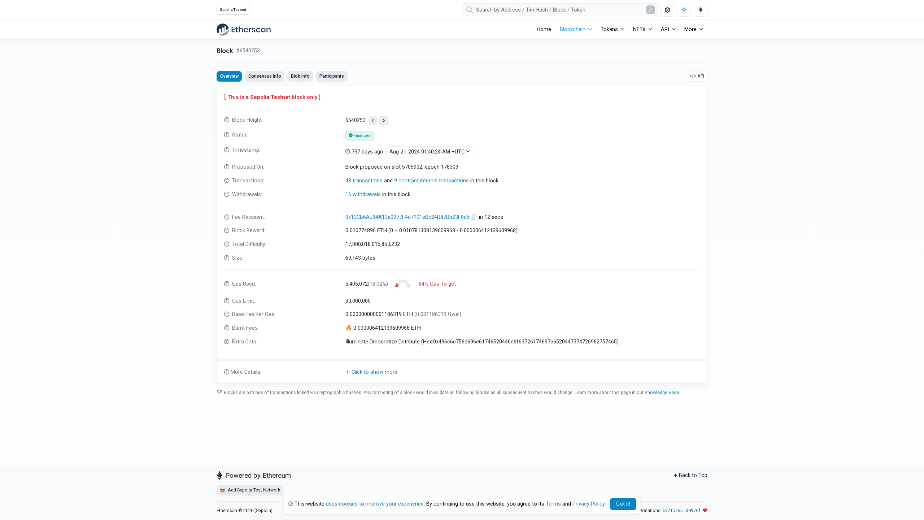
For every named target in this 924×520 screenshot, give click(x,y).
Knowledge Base (662, 392)
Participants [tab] (331, 76)
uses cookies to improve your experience (375, 504)
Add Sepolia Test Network (253, 490)
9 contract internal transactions (431, 181)
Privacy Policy (588, 504)
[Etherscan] (244, 29)
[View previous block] (373, 120)
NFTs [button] (639, 29)
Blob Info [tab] (300, 76)
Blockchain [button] (572, 29)
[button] (462, 372)
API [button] (665, 29)
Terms (553, 504)
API (700, 76)
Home (544, 29)
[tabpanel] (462, 235)
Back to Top (693, 475)
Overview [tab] (229, 76)
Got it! (623, 504)
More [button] (690, 29)
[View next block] (383, 120)
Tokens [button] (609, 29)
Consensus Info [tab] (264, 76)
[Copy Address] (475, 217)
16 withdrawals (363, 194)
